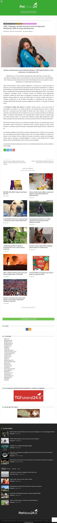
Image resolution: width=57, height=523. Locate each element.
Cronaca (19, 23)
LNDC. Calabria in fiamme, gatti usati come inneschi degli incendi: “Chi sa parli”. (15, 273)
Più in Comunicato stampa (28, 170)
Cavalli (5, 348)
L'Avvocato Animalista (29, 23)
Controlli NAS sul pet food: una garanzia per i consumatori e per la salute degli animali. (15, 219)
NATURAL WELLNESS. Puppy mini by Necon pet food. (15, 192)
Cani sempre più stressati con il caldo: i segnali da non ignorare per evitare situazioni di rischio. (40, 220)
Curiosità (6, 356)
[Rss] (30, 329)
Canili (5, 347)
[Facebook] (27, 329)
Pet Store (6, 364)
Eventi (5, 357)
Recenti (8, 468)
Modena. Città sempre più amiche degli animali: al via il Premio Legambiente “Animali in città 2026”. (14, 299)
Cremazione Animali (8, 353)
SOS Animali (6, 373)
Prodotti (6, 367)
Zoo (5, 380)
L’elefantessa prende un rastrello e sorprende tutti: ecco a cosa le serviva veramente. (13, 247)
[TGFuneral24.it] (28, 391)
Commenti (14, 468)
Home (4, 20)
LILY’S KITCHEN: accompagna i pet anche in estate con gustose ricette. (41, 273)
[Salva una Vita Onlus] (28, 409)
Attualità (6, 346)
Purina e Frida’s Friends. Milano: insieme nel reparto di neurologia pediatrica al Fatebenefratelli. (41, 193)
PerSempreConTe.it (29, 522)
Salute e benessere (8, 368)
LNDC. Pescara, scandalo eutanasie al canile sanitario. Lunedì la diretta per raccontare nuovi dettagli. (14, 162)
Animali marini (7, 343)
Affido (5, 339)
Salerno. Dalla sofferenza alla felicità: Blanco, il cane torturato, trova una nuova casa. (43, 161)
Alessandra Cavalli (14, 474)
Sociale (5, 371)
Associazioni (6, 344)
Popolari (4, 468)
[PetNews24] (28, 2)
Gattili (5, 358)
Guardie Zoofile (7, 360)
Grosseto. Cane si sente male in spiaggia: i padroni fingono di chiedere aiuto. (41, 246)
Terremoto (6, 374)
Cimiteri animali (7, 350)
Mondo (5, 363)
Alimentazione (7, 340)
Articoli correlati (28, 168)
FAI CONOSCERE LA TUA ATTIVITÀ (28, 319)
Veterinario (6, 377)
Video (5, 378)
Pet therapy (6, 365)
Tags (19, 468)
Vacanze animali (7, 375)
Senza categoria (7, 370)
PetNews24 (6, 31)
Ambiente (6, 341)
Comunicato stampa (11, 20)
